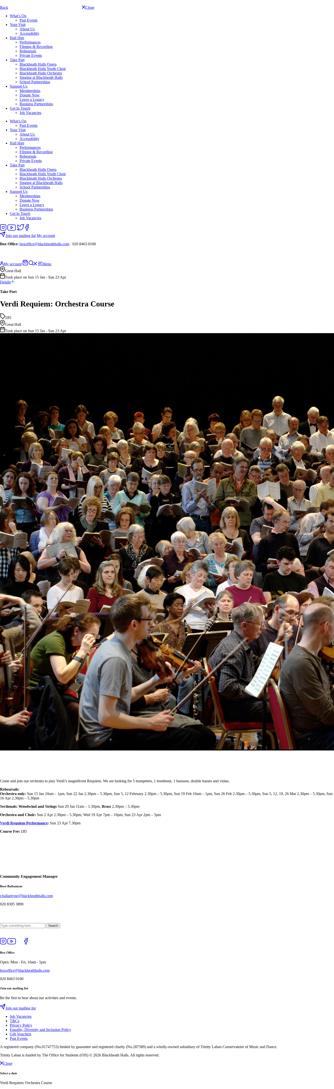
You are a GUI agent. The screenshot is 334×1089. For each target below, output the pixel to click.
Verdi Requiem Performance (24, 823)
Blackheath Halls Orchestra (41, 73)
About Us (27, 29)
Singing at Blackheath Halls (41, 77)
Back (4, 7)
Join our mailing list (20, 236)
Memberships (30, 91)
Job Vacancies (30, 113)
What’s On (18, 16)
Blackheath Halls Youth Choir (43, 69)
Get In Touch (20, 108)
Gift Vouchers (20, 1034)
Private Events (31, 55)
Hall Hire (17, 38)
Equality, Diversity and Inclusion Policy (40, 1030)
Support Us (18, 86)
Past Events (28, 20)
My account (46, 236)
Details (5, 282)
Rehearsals (28, 51)
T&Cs (14, 1021)
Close (7, 1063)
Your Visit (17, 25)
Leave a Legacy (32, 99)
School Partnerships (35, 82)
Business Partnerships (36, 104)
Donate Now (30, 95)
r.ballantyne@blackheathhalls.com (26, 896)
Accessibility (29, 33)
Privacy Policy (21, 1025)
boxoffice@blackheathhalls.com (44, 244)
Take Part (17, 60)
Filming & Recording (36, 47)
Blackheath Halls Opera (38, 64)
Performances (30, 42)
